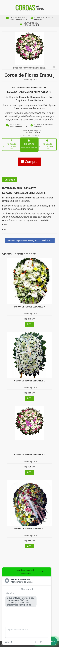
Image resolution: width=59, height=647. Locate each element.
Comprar (31, 161)
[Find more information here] (27, 606)
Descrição (9, 179)
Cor (4, 229)
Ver (30, 324)
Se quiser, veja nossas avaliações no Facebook (28, 240)
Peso (4, 224)
